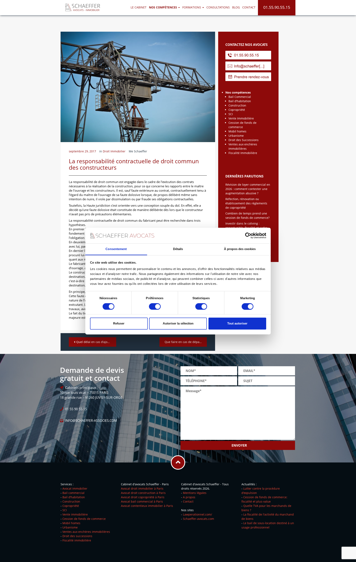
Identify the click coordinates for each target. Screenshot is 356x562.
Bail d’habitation (239, 101)
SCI (230, 114)
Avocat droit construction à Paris (143, 493)
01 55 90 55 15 (76, 409)
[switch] (155, 306)
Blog (236, 7)
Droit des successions (77, 536)
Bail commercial (73, 493)
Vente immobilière (75, 514)
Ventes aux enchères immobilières (86, 532)
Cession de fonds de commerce (84, 519)
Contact (248, 7)
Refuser (118, 323)
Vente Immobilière (241, 118)
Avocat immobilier (74, 488)
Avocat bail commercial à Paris (142, 501)
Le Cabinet (138, 7)
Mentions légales (194, 493)
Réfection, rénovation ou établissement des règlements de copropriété (246, 203)
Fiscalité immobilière (76, 540)
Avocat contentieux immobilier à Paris (147, 506)
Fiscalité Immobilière (242, 153)
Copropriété (236, 110)
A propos (189, 497)
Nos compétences (238, 92)
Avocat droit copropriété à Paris (142, 497)
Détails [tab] (178, 249)
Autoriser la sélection (178, 323)
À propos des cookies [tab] (240, 249)
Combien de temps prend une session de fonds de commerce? (247, 215)
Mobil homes (237, 131)
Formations (192, 7)
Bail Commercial (239, 97)
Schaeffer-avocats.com (198, 519)
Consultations (218, 7)
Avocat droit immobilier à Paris (142, 488)
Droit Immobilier (114, 151)
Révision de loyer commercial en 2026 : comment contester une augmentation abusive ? (247, 189)
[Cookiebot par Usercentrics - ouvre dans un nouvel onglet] (248, 235)
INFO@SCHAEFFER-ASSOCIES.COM (91, 420)
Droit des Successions (243, 140)
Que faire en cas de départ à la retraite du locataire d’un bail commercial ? (186, 342)
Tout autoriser (237, 323)
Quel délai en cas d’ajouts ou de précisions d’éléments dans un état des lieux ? (95, 342)
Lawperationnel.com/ (197, 514)
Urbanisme (236, 136)
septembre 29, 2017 (82, 151)
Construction (237, 105)
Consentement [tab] (116, 249)
